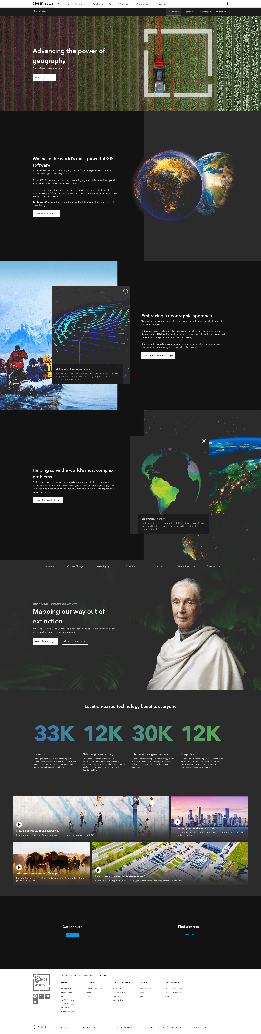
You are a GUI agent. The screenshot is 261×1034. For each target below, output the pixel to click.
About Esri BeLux (41, 11)
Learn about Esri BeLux (46, 213)
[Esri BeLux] (43, 3)
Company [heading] (143, 982)
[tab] (48, 566)
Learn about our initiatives (47, 500)
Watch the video (43, 77)
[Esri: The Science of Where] (41, 983)
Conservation (47, 566)
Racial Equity (103, 566)
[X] (41, 996)
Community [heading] (92, 982)
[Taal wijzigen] (227, 4)
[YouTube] (35, 1001)
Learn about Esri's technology (158, 355)
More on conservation (75, 641)
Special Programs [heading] (172, 982)
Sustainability (213, 566)
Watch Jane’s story (44, 641)
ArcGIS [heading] (64, 982)
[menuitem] (72, 989)
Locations (221, 11)
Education (130, 566)
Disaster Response (186, 566)
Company (189, 11)
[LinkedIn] (47, 996)
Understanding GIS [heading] (121, 982)
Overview (174, 11)
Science (158, 566)
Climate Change (75, 566)
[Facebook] (35, 996)
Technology (205, 11)
